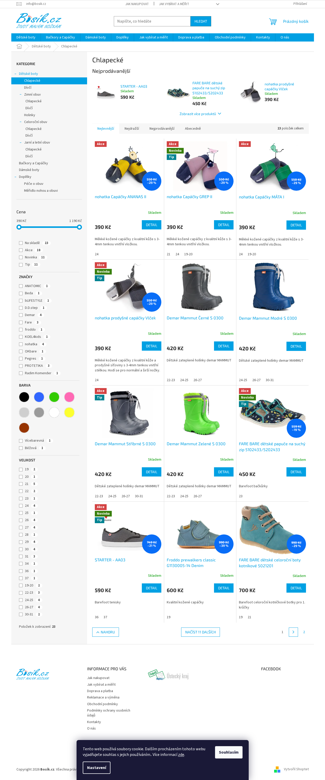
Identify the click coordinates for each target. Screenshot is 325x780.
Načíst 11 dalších (200, 632)
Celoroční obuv (35, 122)
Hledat (200, 21)
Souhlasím (229, 752)
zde (181, 754)
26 (30, 520)
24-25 (32, 600)
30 (30, 549)
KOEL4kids (36, 336)
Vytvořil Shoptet (296, 769)
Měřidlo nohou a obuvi (41, 190)
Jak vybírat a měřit (174, 4)
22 (30, 491)
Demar (33, 315)
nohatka (34, 344)
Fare (32, 322)
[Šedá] (39, 412)
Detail (151, 224)
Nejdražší (132, 128)
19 (30, 469)
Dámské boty (29, 170)
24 (30, 505)
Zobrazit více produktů (198, 114)
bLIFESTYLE (37, 300)
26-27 (32, 607)
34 (30, 563)
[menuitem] (26, 37)
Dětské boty (28, 73)
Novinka (35, 257)
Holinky (29, 115)
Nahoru (108, 632)
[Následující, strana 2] (293, 632)
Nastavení (96, 768)
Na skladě (36, 243)
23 (30, 498)
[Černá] (24, 397)
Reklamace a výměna (103, 697)
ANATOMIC (36, 286)
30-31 (32, 614)
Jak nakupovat (137, 4)
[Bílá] (54, 412)
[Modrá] (39, 397)
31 (30, 556)
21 (30, 484)
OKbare (34, 351)
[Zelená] (54, 397)
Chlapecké (32, 80)
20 (30, 476)
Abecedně (193, 128)
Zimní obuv (32, 94)
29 (30, 541)
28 (30, 534)
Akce (32, 250)
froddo (33, 329)
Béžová (34, 448)
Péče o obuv (33, 183)
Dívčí (27, 87)
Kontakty (94, 722)
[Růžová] (69, 397)
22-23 (32, 592)
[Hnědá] (24, 428)
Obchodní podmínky (102, 704)
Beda (32, 293)
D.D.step (34, 307)
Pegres (34, 358)
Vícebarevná (38, 440)
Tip (31, 264)
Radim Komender (41, 373)
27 (30, 527)
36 (30, 571)
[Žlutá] (69, 412)
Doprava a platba (100, 691)
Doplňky (25, 176)
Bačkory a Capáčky (33, 163)
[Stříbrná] (24, 412)
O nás (91, 728)
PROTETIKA (37, 365)
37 (30, 578)
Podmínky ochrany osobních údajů (108, 713)
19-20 (32, 585)
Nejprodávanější (162, 128)
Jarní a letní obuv (37, 142)
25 (30, 512)
